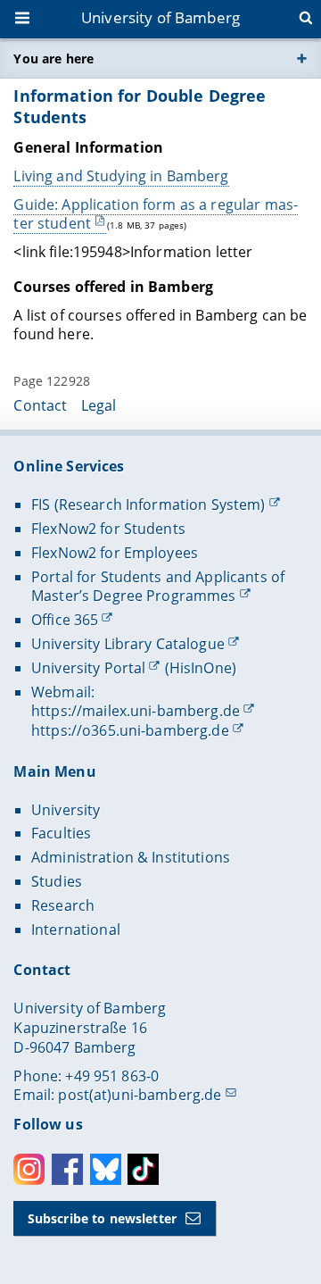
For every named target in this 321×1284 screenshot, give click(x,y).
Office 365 (64, 619)
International (75, 929)
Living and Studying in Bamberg (120, 176)
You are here (53, 58)
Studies (56, 881)
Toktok (143, 1169)
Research (63, 905)
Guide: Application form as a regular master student (155, 214)
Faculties (61, 833)
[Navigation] (24, 19)
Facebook (67, 1169)
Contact (40, 405)
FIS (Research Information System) (148, 504)
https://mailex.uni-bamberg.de (135, 711)
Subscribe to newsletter (102, 1218)
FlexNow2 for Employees (114, 553)
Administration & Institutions (130, 857)
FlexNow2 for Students (108, 528)
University (65, 810)
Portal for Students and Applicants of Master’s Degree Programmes (157, 586)
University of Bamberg (160, 17)
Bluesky (105, 1169)
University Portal (88, 668)
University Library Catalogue (128, 644)
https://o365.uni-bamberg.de (130, 730)
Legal (99, 405)
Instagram (29, 1169)
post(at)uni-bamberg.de (139, 1095)
